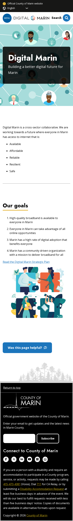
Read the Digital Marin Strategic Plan (26, 262)
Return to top (12, 387)
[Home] (31, 18)
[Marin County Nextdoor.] (45, 459)
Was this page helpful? (26, 348)
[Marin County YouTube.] (29, 459)
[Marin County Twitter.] (13, 459)
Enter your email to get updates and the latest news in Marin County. (36, 425)
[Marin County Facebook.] (6, 459)
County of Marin (36, 515)
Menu (7, 18)
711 (39, 484)
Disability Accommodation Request (42, 489)
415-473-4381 (12, 484)
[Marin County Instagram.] (37, 459)
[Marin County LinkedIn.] (21, 459)
